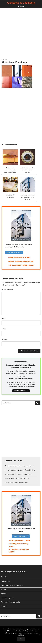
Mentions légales (7, 598)
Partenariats (5, 581)
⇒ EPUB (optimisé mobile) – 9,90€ (21, 261)
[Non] (39, 635)
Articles (4, 589)
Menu (22, 6)
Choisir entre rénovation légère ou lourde (19, 466)
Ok (21, 639)
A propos (4, 594)
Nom (4, 318)
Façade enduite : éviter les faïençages (18, 474)
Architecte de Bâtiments (21, 2)
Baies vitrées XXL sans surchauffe (17, 478)
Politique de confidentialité (10, 602)
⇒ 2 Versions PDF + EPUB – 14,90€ (21, 265)
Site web (5, 339)
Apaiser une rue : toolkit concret (16, 483)
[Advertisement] (21, 31)
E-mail (4, 329)
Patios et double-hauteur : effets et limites (20, 470)
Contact (4, 606)
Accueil (3, 577)
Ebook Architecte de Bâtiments (12, 585)
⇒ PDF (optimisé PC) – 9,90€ (19, 258)
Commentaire (7, 290)
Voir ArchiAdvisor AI (21, 391)
